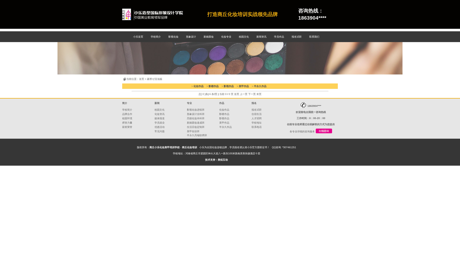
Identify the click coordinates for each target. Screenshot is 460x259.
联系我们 (314, 36)
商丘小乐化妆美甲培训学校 (165, 147)
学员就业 (160, 122)
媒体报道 (160, 118)
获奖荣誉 (127, 127)
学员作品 (279, 36)
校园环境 (127, 118)
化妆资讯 (160, 114)
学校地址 (257, 122)
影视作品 (229, 86)
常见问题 (160, 131)
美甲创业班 (193, 131)
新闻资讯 (261, 36)
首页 (141, 79)
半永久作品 (260, 86)
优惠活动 (160, 127)
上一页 (243, 94)
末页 (258, 94)
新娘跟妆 (209, 36)
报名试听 (297, 36)
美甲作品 (244, 86)
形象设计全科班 (195, 114)
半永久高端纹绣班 (197, 135)
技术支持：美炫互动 (216, 159)
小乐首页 (138, 36)
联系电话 (257, 127)
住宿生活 (257, 114)
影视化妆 (173, 36)
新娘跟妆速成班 (195, 122)
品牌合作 (127, 114)
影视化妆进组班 (195, 109)
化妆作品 (199, 86)
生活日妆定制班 (195, 127)
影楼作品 (214, 86)
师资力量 (127, 122)
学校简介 (156, 36)
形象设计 (191, 36)
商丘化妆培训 (189, 147)
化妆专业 (226, 36)
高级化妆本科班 (195, 118)
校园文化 (244, 36)
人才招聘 (257, 118)
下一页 (252, 94)
